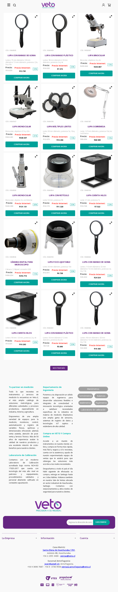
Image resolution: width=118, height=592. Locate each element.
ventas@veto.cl (67, 556)
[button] (9, 5)
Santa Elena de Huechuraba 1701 (59, 550)
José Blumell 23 (51, 563)
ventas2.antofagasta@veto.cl (76, 566)
